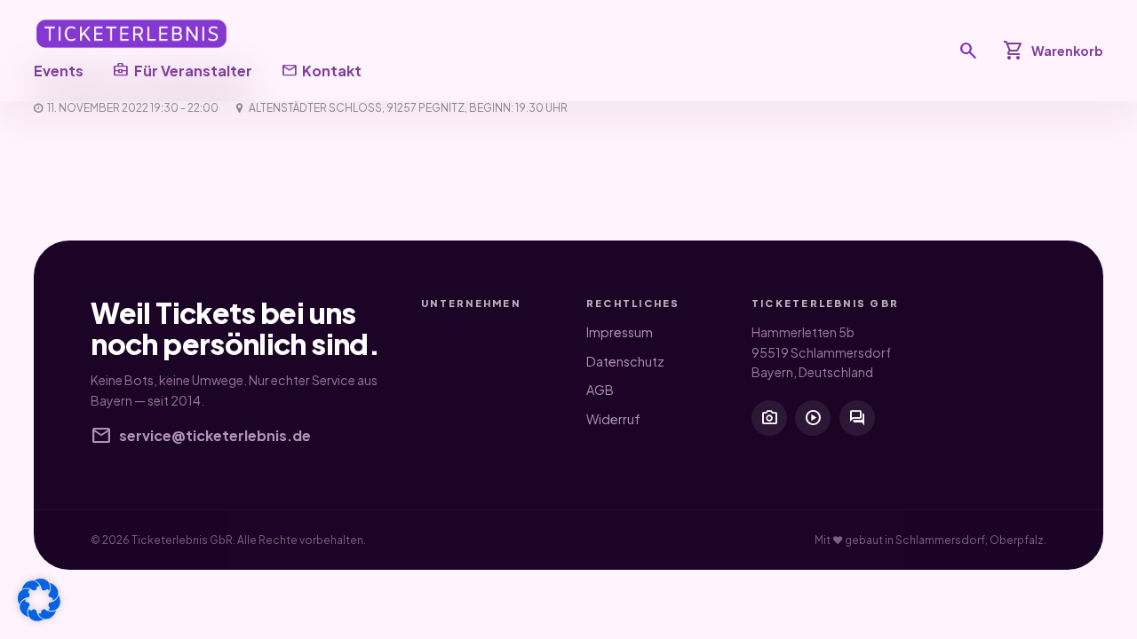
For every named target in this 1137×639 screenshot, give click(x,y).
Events (58, 70)
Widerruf (613, 419)
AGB (600, 390)
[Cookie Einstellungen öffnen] (39, 600)
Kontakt (321, 70)
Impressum (619, 332)
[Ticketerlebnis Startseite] (131, 33)
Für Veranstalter (181, 70)
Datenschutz (625, 361)
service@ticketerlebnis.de (201, 435)
